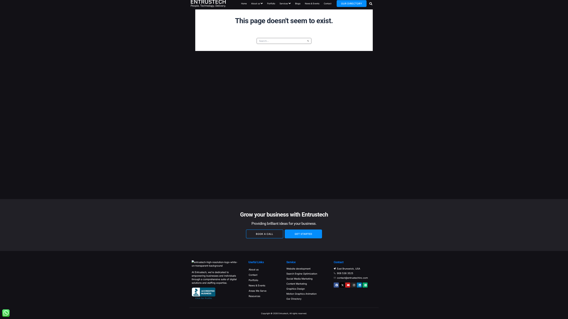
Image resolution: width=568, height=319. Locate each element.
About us (254, 269)
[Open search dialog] (370, 3)
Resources (254, 296)
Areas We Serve (257, 290)
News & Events (257, 285)
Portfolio (253, 280)
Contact (253, 274)
